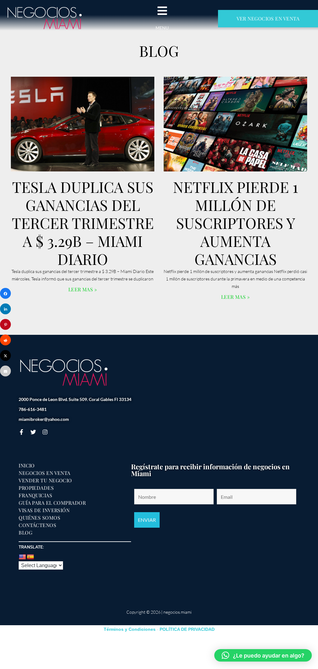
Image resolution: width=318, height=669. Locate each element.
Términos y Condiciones (130, 629)
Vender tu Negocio (45, 480)
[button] (263, 655)
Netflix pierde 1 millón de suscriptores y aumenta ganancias (235, 223)
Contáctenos (37, 525)
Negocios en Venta (44, 473)
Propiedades (36, 487)
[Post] (5, 355)
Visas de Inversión (44, 510)
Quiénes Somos (39, 517)
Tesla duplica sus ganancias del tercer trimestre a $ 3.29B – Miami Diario (83, 223)
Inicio (27, 465)
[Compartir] (5, 293)
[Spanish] (30, 557)
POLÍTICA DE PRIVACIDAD (187, 629)
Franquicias (35, 495)
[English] (22, 557)
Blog (25, 532)
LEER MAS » (82, 289)
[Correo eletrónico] (5, 371)
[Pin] (5, 324)
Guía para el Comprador (52, 502)
